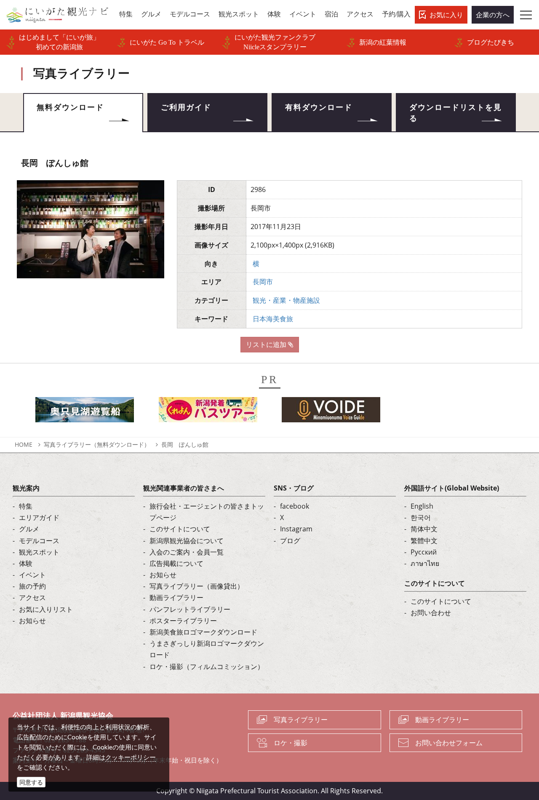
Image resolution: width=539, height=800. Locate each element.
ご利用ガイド (186, 107)
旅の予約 (32, 586)
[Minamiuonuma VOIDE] (331, 412)
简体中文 (424, 528)
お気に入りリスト (46, 609)
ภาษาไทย (425, 563)
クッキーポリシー (130, 757)
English (422, 506)
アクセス (32, 597)
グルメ (29, 528)
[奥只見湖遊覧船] (84, 412)
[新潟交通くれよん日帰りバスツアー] (208, 412)
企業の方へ (493, 14)
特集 (25, 506)
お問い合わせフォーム (449, 742)
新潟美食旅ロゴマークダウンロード (203, 632)
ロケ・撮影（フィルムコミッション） (206, 666)
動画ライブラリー (176, 597)
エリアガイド (39, 517)
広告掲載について (176, 563)
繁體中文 (424, 540)
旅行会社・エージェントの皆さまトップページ (206, 511)
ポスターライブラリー (183, 620)
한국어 (421, 517)
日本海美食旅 (273, 318)
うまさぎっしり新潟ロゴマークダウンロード (206, 649)
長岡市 (263, 281)
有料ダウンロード (318, 107)
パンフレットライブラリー (189, 609)
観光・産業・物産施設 (286, 300)
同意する (31, 782)
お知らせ (32, 620)
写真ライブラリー (301, 719)
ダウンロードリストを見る (455, 113)
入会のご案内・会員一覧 (186, 552)
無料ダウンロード (70, 107)
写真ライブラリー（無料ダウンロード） (97, 444)
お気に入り (446, 14)
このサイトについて (179, 528)
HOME (23, 444)
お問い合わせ (431, 612)
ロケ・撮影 (290, 742)
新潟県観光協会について (186, 540)
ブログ (290, 540)
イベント (32, 574)
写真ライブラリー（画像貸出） (196, 586)
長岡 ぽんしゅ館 (184, 444)
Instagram (296, 528)
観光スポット (39, 552)
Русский (424, 552)
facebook (294, 506)
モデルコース (39, 540)
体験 (25, 563)
